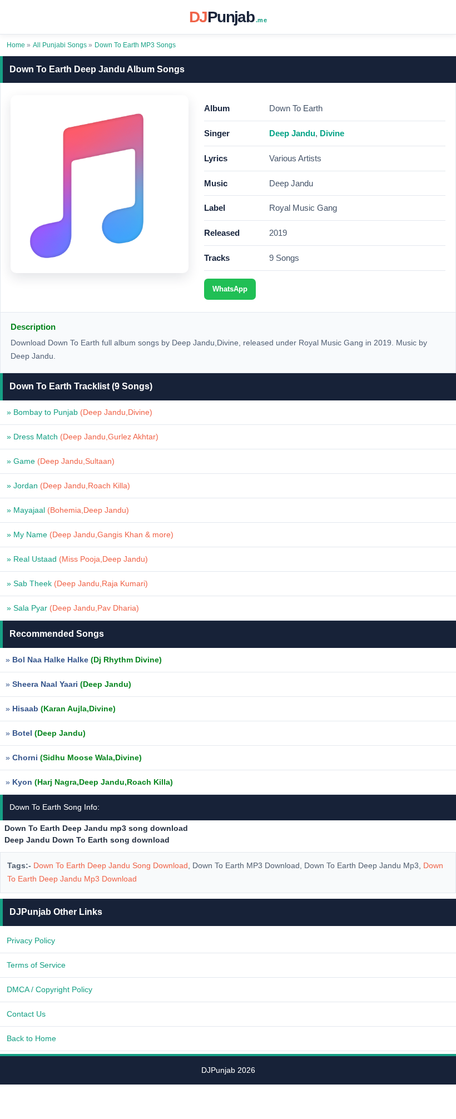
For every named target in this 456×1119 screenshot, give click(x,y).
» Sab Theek (77, 583)
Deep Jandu (292, 133)
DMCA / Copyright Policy (49, 989)
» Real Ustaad (77, 558)
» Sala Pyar (73, 607)
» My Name (90, 534)
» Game (61, 461)
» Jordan (68, 485)
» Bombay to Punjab (79, 412)
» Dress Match (82, 436)
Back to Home (31, 1038)
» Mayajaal (68, 510)
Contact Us (26, 1013)
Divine (332, 133)
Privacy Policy (31, 940)
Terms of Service (36, 964)
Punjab (228, 17)
